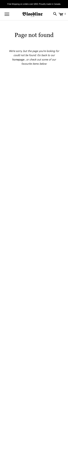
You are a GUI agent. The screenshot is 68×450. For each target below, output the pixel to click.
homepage (18, 60)
